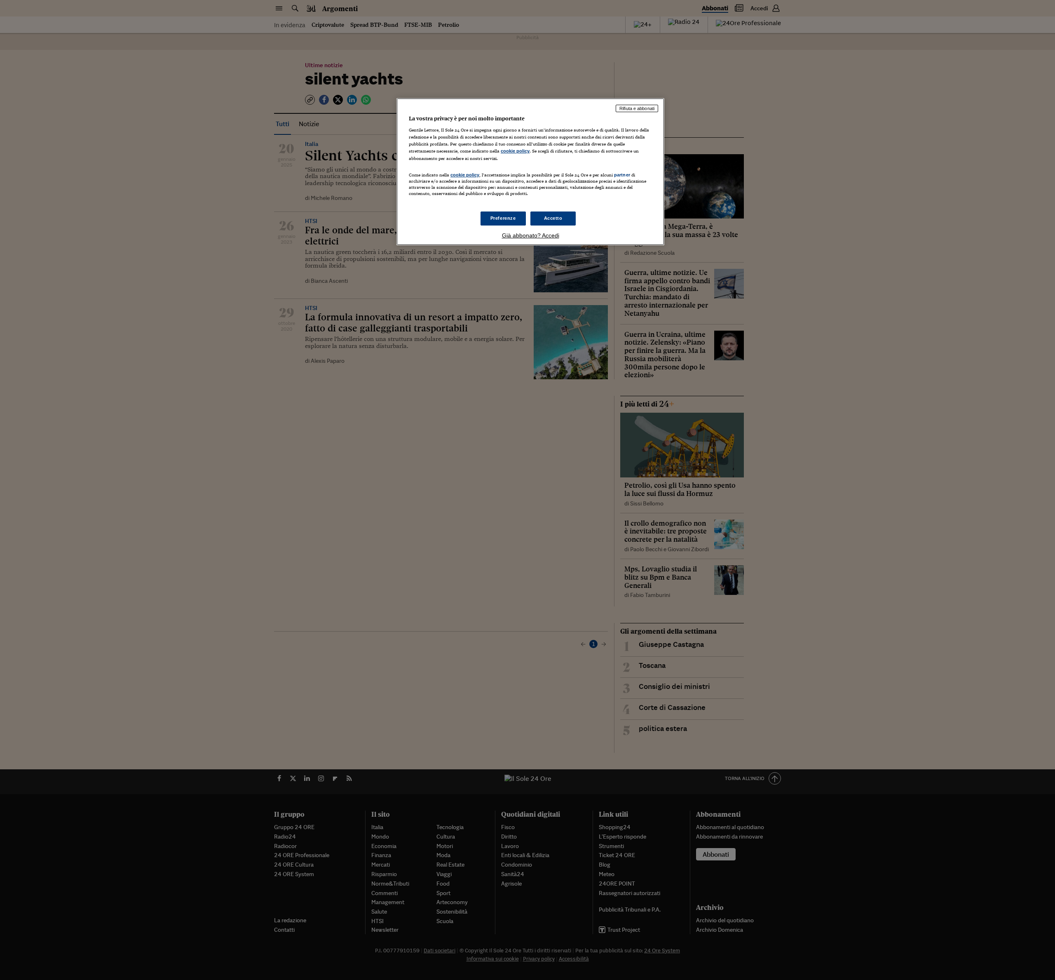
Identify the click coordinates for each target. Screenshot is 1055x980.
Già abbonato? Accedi (530, 235)
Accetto (553, 218)
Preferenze (503, 218)
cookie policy (515, 150)
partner (622, 174)
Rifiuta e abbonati (636, 108)
